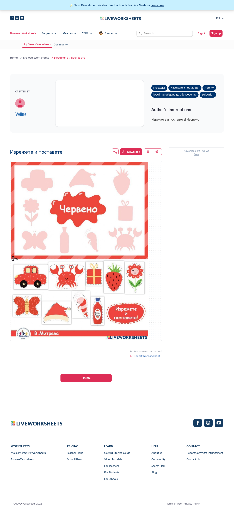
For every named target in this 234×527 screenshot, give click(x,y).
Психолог (159, 88)
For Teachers (111, 465)
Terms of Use (174, 503)
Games (109, 33)
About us (156, 452)
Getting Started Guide (117, 452)
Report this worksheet (147, 356)
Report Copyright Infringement (205, 452)
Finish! (86, 378)
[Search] (141, 33)
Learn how (157, 5)
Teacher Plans (75, 452)
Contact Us (193, 459)
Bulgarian (208, 95)
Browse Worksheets (23, 33)
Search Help (158, 465)
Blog (154, 472)
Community (158, 459)
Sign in (202, 33)
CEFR (85, 33)
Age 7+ (209, 88)
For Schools (111, 478)
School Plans (74, 459)
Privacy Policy (191, 503)
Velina (20, 114)
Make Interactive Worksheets (28, 452)
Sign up (216, 33)
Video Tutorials (113, 459)
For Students (111, 472)
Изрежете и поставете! (184, 88)
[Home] (120, 18)
